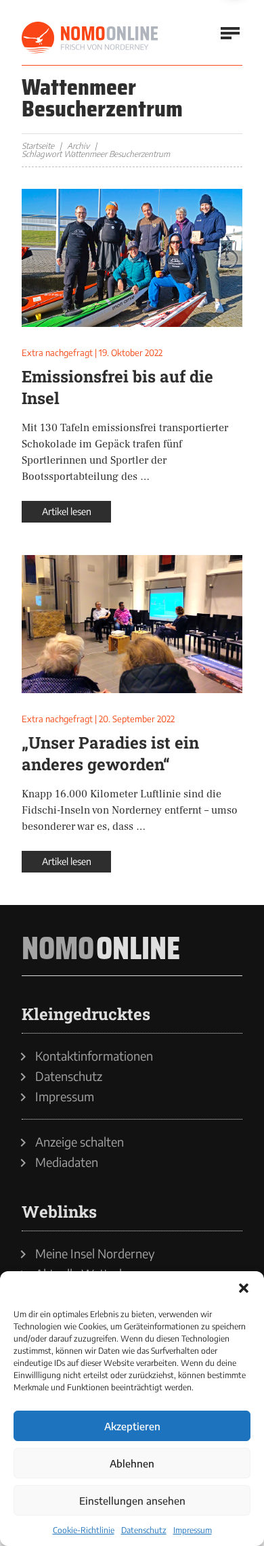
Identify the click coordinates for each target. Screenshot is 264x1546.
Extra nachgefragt (57, 352)
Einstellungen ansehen (132, 1501)
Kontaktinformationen (94, 1056)
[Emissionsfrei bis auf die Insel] (132, 258)
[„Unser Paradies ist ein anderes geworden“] (132, 624)
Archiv (78, 146)
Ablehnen (132, 1463)
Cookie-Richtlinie (83, 1530)
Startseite (38, 146)
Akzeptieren (132, 1426)
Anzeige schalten (79, 1142)
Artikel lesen (66, 511)
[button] (243, 1288)
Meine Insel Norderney (95, 1253)
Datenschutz (144, 1530)
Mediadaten (66, 1162)
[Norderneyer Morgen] (91, 38)
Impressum (192, 1530)
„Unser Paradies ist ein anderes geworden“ (110, 753)
